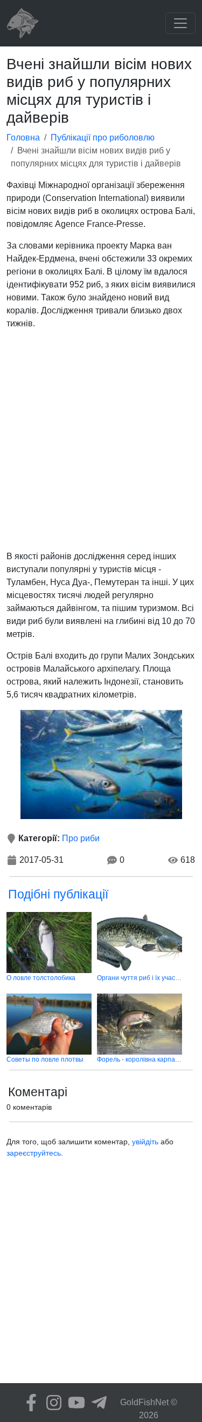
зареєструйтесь (33, 1153)
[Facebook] (28, 1402)
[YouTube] (73, 1402)
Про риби (81, 838)
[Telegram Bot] (96, 1402)
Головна (23, 137)
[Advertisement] (101, 440)
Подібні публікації (58, 894)
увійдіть (145, 1141)
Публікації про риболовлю (103, 137)
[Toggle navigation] (180, 23)
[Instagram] (51, 1402)
